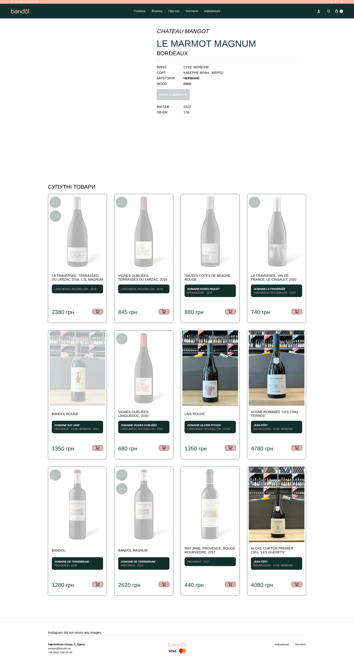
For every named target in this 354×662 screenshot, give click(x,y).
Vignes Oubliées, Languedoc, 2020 (133, 414)
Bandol (58, 550)
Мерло (217, 73)
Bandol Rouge (65, 414)
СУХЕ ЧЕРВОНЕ (196, 67)
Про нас (174, 11)
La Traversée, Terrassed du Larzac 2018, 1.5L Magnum (77, 277)
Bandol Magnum (133, 550)
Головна (139, 11)
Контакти (192, 11)
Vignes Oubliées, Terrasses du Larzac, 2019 (142, 277)
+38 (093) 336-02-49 (25, 1)
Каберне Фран (196, 73)
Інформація (212, 11)
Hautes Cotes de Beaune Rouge (207, 277)
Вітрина (157, 11)
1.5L (186, 112)
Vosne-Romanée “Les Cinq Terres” (274, 414)
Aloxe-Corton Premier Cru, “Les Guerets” (272, 550)
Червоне (191, 78)
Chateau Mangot (183, 31)
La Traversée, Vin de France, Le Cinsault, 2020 (273, 277)
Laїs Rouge (195, 414)
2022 (187, 84)
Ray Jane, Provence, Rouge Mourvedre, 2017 (210, 550)
